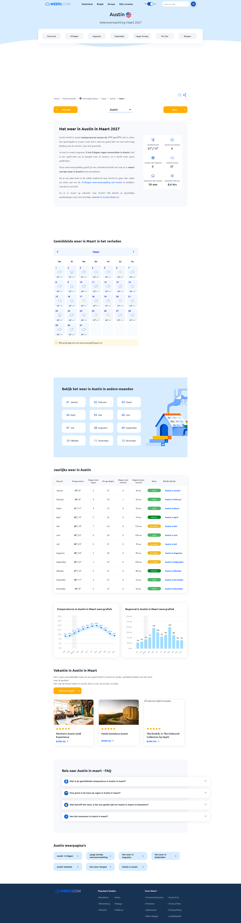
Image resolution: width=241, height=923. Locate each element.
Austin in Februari (173, 499)
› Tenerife (102, 909)
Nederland (87, 3)
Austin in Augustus (173, 553)
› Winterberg (104, 903)
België (100, 3)
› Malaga (118, 903)
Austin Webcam (64, 866)
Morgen (187, 36)
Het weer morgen (98, 866)
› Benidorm (103, 897)
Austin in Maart (172, 508)
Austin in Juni (171, 535)
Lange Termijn (142, 36)
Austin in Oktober (173, 571)
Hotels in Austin (66, 690)
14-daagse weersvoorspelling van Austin (101, 182)
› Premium (150, 903)
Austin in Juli (171, 544)
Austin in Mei (171, 526)
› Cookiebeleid (174, 916)
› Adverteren (151, 909)
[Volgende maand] (133, 252)
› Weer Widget (151, 916)
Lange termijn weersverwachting (99, 856)
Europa (111, 3)
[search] (193, 4)
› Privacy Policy (174, 909)
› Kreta (117, 897)
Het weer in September (160, 856)
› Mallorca (118, 909)
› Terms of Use (174, 903)
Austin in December (174, 588)
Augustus (97, 36)
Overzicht (51, 36)
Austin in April (171, 517)
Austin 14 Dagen (65, 856)
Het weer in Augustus (128, 856)
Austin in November (174, 579)
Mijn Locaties (126, 3)
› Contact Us (173, 897)
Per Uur (164, 36)
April (174, 109)
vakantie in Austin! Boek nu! (105, 197)
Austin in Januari (172, 490)
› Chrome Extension (154, 897)
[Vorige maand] (58, 252)
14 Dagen (74, 36)
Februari (66, 109)
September (120, 36)
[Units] (150, 4)
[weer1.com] (57, 4)
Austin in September (174, 562)
